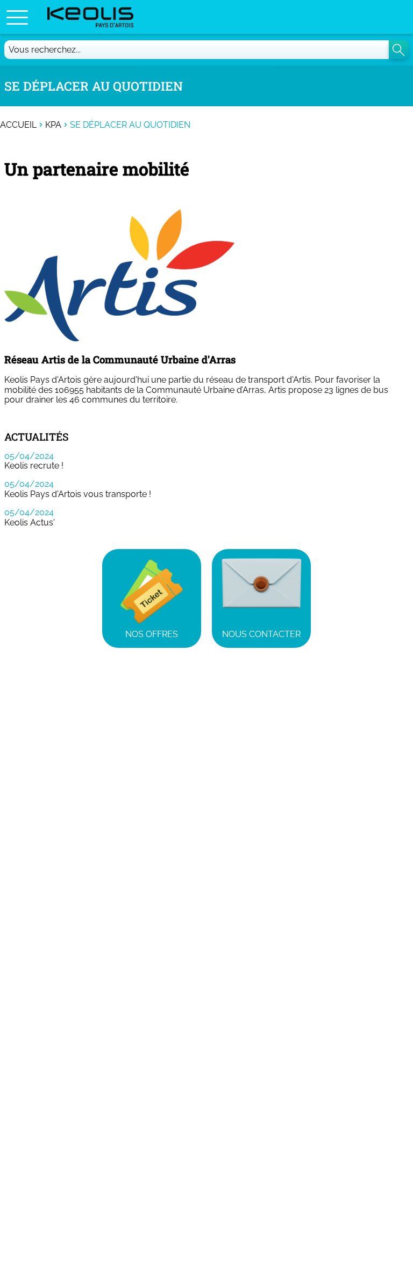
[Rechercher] (399, 49)
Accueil (18, 125)
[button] (17, 17)
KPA (53, 125)
